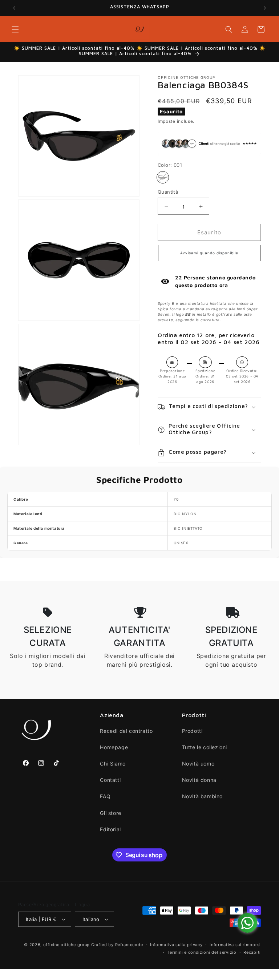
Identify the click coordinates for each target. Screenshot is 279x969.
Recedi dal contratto (126, 731)
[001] (163, 177)
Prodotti (192, 731)
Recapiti (252, 952)
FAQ (105, 796)
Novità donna (199, 780)
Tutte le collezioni (204, 747)
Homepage (114, 747)
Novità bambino (202, 796)
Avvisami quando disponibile (209, 253)
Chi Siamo (112, 763)
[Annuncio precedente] (14, 8)
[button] (15, 29)
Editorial (110, 829)
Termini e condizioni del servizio (201, 952)
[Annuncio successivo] (265, 8)
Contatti (110, 780)
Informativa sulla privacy (176, 944)
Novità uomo (198, 763)
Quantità (168, 192)
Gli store (110, 813)
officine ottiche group (66, 944)
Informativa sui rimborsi (235, 944)
